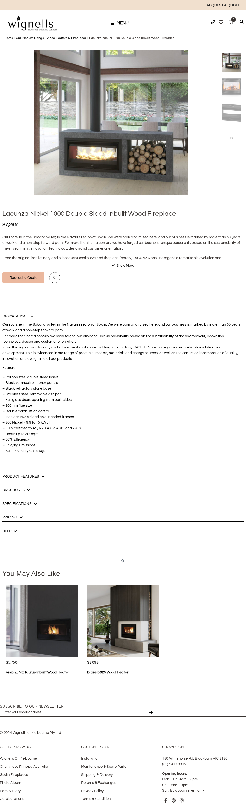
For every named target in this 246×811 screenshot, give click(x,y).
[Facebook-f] (165, 800)
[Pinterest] (174, 800)
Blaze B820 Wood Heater (107, 672)
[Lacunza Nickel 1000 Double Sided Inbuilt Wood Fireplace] (111, 127)
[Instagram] (181, 800)
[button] (121, 23)
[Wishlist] (221, 22)
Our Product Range (30, 38)
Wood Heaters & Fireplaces (66, 38)
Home (9, 38)
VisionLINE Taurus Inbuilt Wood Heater (37, 672)
